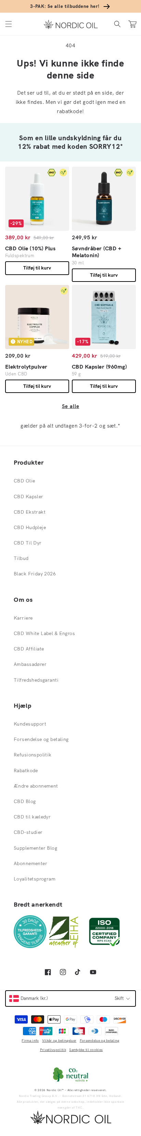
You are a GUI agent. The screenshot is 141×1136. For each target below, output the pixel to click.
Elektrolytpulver (26, 366)
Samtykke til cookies (86, 1050)
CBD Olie (24, 481)
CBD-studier (28, 832)
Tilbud (21, 558)
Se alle (70, 406)
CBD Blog (25, 801)
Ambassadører (30, 664)
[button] (8, 24)
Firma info (30, 1040)
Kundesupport (30, 724)
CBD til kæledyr (32, 817)
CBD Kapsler (28, 496)
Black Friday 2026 (35, 574)
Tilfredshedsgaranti (36, 680)
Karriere (23, 618)
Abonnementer (30, 863)
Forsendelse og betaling (41, 739)
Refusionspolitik (33, 755)
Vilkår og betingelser (59, 1040)
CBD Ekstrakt (30, 512)
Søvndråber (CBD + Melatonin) (96, 252)
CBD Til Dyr (28, 543)
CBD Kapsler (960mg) (99, 366)
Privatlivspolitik (53, 1050)
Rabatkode (26, 770)
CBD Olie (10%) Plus (30, 248)
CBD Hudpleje (30, 527)
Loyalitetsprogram (34, 879)
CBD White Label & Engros (44, 633)
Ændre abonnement (36, 786)
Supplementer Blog (35, 848)
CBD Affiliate (29, 649)
